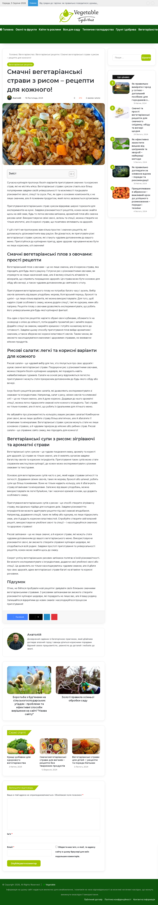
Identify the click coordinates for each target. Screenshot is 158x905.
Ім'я (9, 834)
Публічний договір (93, 899)
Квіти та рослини (50, 29)
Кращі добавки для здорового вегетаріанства (19, 760)
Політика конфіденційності (118, 899)
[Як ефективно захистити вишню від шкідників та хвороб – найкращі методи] (120, 143)
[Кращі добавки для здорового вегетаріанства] (21, 746)
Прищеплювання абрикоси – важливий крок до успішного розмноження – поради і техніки (141, 198)
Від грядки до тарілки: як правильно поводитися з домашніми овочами (75, 3)
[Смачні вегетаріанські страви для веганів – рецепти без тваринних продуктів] (54, 746)
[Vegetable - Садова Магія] (79, 15)
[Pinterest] (54, 617)
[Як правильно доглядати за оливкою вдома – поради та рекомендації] (120, 171)
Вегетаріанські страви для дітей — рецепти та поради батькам (85, 760)
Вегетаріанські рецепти (47, 54)
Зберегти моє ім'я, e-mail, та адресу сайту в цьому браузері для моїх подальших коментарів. (75, 852)
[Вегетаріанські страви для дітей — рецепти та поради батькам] (86, 746)
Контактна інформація (144, 899)
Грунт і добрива (126, 29)
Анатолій (17, 98)
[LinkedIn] (47, 617)
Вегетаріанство (26, 54)
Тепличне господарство (98, 29)
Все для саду (71, 29)
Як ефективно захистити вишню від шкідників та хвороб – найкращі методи (140, 149)
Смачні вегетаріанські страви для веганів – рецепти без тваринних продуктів (53, 761)
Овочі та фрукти (26, 29)
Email (10, 847)
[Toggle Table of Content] (70, 174)
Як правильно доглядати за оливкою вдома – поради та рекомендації (141, 174)
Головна (13, 54)
